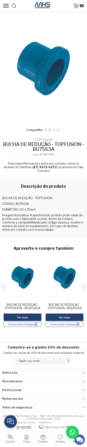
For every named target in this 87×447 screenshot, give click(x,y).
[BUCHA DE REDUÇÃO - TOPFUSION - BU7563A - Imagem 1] (43, 69)
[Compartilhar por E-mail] (58, 129)
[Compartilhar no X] (54, 129)
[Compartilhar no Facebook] (45, 129)
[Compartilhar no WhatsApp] (49, 129)
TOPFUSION (43, 139)
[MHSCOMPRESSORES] (42, 6)
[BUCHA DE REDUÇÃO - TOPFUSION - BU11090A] (64, 290)
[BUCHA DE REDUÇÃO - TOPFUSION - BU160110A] (22, 290)
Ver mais (22, 317)
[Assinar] (68, 361)
